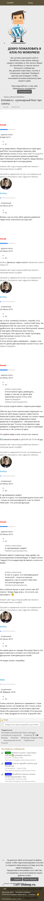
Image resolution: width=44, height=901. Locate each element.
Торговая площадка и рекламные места (20, 760)
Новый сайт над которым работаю (15, 166)
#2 (6, 212)
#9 (6, 699)
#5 (6, 384)
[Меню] (3, 2)
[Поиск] (41, 2)
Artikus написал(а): (13, 389)
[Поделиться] (6, 141)
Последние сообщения (13, 748)
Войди (20, 153)
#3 (6, 258)
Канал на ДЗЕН (15, 169)
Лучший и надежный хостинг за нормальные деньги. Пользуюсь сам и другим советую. (20, 175)
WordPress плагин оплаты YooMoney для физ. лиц (20, 775)
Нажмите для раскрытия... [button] (16, 402)
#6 (6, 490)
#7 (6, 541)
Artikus (3, 262)
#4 (6, 316)
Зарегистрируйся (35, 153)
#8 (6, 646)
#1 (6, 144)
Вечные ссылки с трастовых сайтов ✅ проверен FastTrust (20, 753)
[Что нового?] (36, 2)
